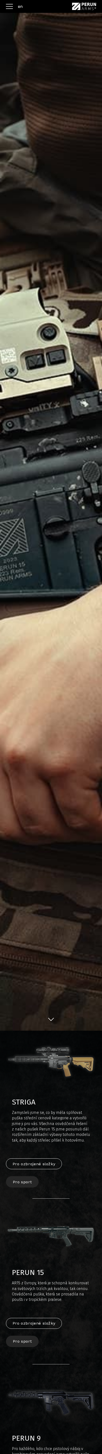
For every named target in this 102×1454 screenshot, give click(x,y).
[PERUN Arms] (84, 6)
